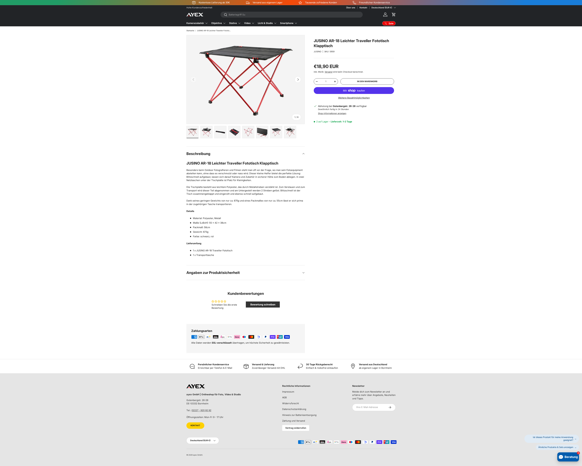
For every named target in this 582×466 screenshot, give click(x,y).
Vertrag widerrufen (295, 427)
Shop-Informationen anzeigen (332, 113)
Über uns (350, 7)
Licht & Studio (265, 23)
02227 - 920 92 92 (201, 410)
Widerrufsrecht (290, 403)
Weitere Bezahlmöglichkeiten (354, 97)
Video (247, 23)
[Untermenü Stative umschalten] (239, 23)
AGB (284, 397)
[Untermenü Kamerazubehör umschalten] (206, 23)
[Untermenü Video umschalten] (253, 23)
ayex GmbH (197, 455)
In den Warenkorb (367, 81)
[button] (393, 14)
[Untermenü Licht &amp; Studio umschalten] (275, 23)
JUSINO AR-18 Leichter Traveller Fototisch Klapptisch (214, 31)
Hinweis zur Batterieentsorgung (299, 415)
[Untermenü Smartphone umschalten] (296, 23)
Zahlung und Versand (293, 420)
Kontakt (363, 7)
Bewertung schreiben (262, 304)
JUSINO (317, 51)
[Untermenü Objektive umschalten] (224, 23)
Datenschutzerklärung (294, 409)
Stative (233, 23)
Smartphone (286, 23)
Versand (328, 72)
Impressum (288, 391)
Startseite (190, 31)
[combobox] (292, 15)
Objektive (216, 23)
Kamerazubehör (195, 23)
